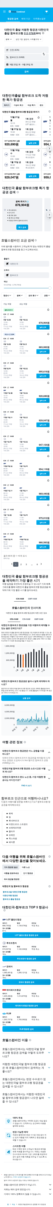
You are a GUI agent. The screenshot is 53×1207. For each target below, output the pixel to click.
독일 (13, 1204)
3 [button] (26, 564)
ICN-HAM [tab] (20, 598)
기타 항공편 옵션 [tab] (11, 867)
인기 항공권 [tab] (28, 873)
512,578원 (30, 33)
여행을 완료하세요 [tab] (11, 873)
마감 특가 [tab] (31, 105)
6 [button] (37, 564)
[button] (4, 11)
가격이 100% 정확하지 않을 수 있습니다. (22, 1193)
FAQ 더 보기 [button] (26, 785)
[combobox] (29, 264)
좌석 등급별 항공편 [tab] (11, 879)
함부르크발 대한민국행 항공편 (15, 891)
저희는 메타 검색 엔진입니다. (17, 1189)
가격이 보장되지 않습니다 (21, 1177)
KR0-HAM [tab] (14, 619)
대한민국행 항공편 (10, 895)
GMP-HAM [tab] (32, 598)
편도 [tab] (41, 105)
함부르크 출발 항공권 (11, 899)
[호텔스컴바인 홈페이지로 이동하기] (17, 11)
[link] (22, 227)
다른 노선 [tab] (26, 867)
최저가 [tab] (6, 105)
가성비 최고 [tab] (18, 105)
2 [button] (21, 564)
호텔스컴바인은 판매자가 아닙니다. (20, 1184)
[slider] (49, 288)
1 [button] (15, 564)
